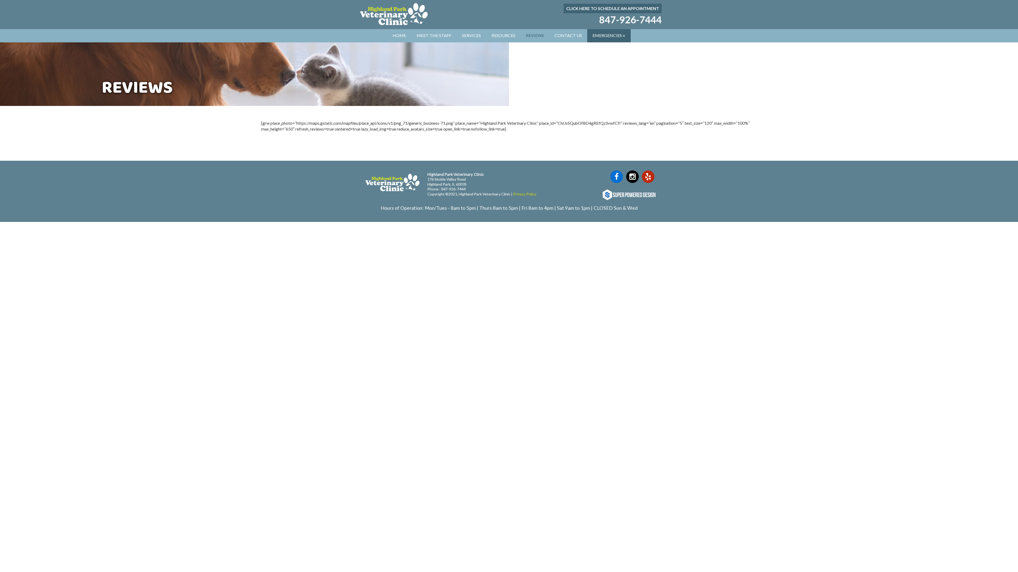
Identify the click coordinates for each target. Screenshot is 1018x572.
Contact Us (568, 35)
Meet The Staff (434, 35)
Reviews (535, 35)
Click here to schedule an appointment (612, 8)
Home (399, 35)
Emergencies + (609, 35)
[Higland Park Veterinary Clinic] (392, 25)
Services (471, 35)
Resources (503, 35)
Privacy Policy (524, 194)
